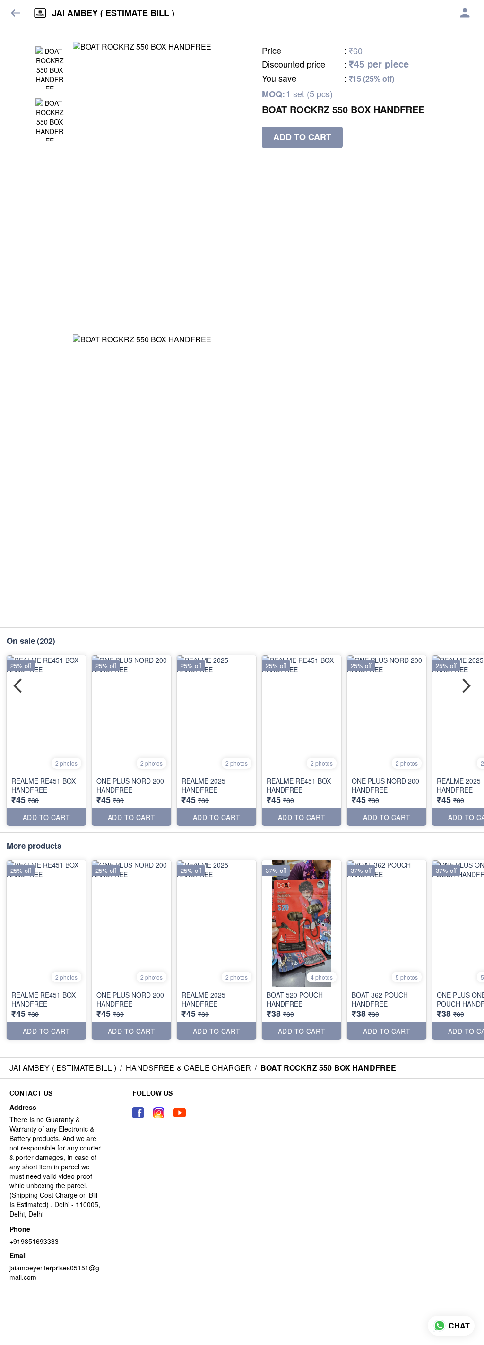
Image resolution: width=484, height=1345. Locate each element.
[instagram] (158, 1112)
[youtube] (179, 1112)
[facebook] (138, 1112)
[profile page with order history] (465, 13)
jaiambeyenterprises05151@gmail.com (54, 1272)
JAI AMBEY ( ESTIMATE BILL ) (113, 13)
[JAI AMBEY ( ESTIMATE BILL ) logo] (40, 13)
